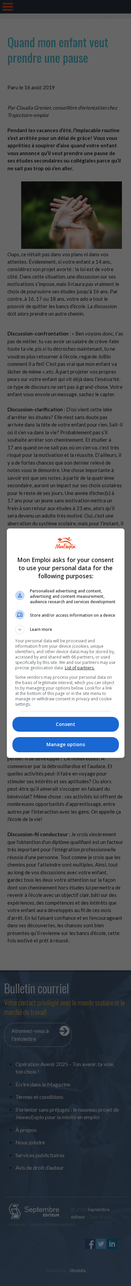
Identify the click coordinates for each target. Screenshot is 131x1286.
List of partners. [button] (80, 668)
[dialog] (66, 643)
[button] (65, 629)
